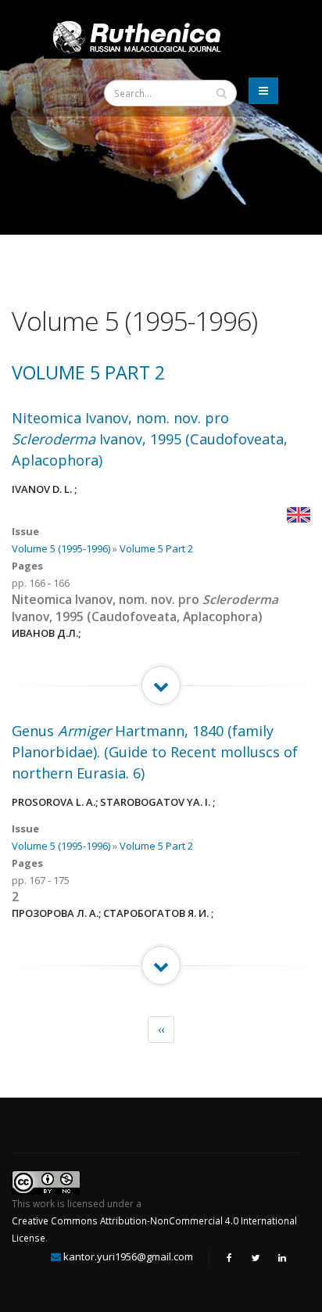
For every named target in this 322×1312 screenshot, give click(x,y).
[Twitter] (255, 1257)
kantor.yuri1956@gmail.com (128, 1256)
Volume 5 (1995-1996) (61, 548)
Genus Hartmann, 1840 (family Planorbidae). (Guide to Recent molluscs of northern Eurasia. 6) (155, 751)
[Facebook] (229, 1257)
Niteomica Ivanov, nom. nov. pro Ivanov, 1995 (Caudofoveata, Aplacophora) (150, 438)
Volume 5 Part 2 (88, 372)
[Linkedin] (282, 1257)
